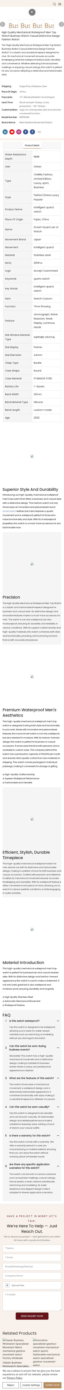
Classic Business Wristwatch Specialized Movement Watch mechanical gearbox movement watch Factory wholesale (16, 1364)
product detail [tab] (32, 145)
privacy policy (15, 1377)
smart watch (9, 511)
